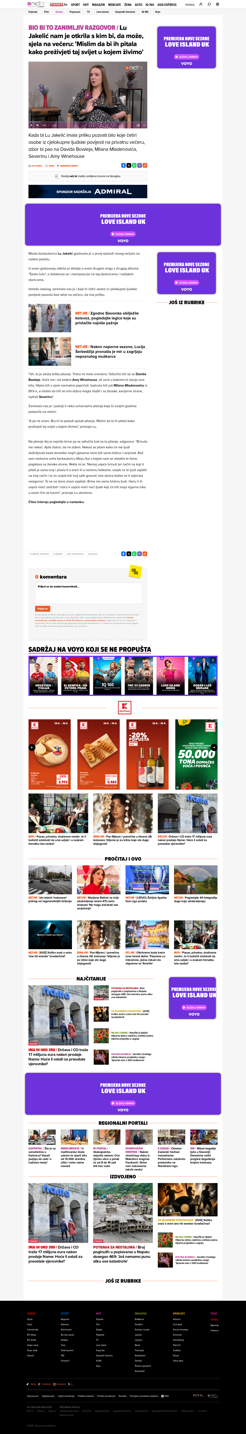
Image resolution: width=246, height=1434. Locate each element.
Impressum (32, 1396)
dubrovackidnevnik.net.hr (165, 1411)
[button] (33, 660)
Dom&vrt (139, 1324)
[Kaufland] (123, 708)
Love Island (103, 12)
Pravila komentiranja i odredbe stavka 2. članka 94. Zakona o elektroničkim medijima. (84, 619)
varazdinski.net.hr (122, 1411)
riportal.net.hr (141, 1411)
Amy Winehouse (75, 553)
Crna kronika (32, 1329)
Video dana (178, 1360)
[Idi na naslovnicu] (37, 8)
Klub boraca (66, 1329)
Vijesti (29, 1319)
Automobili (140, 1371)
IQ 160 (150, 5)
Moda (137, 1345)
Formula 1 (65, 1360)
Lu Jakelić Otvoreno (39, 553)
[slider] (87, 121)
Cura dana (177, 1324)
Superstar (100, 1350)
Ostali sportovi (67, 1350)
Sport (75, 4)
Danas (31, 1313)
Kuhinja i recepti (142, 1329)
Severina (92, 553)
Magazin (98, 4)
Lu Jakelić (58, 553)
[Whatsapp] (134, 165)
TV (88, 12)
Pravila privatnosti (106, 1396)
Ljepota (138, 1334)
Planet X (176, 1345)
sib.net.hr (87, 1411)
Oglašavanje (48, 1396)
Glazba (59, 12)
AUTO (138, 5)
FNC (62, 1355)
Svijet (29, 1324)
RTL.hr (30, 1411)
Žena (128, 4)
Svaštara (176, 1350)
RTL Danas (31, 1334)
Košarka (64, 1339)
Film (46, 12)
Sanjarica (215, 1330)
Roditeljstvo (140, 1355)
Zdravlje (138, 1360)
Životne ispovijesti (143, 1365)
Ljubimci (138, 1339)
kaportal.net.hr (102, 1411)
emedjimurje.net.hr (69, 1411)
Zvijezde (32, 12)
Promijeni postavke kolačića (144, 1396)
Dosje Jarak (32, 1350)
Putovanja (139, 1350)
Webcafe (114, 4)
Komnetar (177, 1334)
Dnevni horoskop (180, 1329)
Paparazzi (75, 12)
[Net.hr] (213, 1396)
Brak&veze (139, 1319)
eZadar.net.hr (188, 1411)
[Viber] (139, 165)
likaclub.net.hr (67, 1415)
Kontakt (122, 1396)
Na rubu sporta (67, 1334)
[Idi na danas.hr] (59, 4)
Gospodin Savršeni (125, 12)
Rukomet (65, 1324)
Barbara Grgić (69, 166)
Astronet (177, 1319)
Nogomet (65, 1319)
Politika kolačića (86, 1396)
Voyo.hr (52, 1411)
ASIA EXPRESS (167, 5)
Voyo (157, 12)
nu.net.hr (202, 1411)
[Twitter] (129, 165)
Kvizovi (176, 1355)
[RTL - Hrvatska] (198, 1396)
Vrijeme (30, 1355)
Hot (86, 4)
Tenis (63, 1345)
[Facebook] (123, 165)
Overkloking (178, 1339)
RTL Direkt (31, 1339)
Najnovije (215, 1325)
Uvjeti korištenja (66, 1396)
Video (214, 1319)
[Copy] (145, 165)
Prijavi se (43, 609)
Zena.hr (41, 1411)
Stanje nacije (33, 1345)
